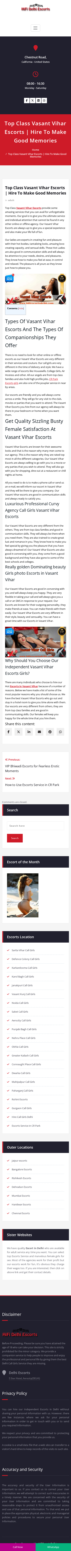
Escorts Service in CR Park (26, 1125)
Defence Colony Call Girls (26, 959)
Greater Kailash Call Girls (25, 1055)
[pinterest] (50, 732)
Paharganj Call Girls (22, 1090)
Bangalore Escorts (22, 1169)
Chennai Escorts (21, 1213)
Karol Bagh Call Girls (23, 976)
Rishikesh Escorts (21, 1178)
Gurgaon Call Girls (22, 1108)
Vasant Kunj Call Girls (23, 994)
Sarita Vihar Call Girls (23, 950)
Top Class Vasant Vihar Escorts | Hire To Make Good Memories (37, 155)
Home (35, 149)
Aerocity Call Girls (21, 1020)
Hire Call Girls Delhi (22, 1117)
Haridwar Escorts (21, 1204)
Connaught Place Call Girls (26, 1064)
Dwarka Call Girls (21, 1073)
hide (21, 308)
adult (11, 200)
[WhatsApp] (60, 732)
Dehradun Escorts (22, 1187)
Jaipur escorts (19, 1160)
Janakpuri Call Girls (22, 985)
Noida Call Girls (20, 1003)
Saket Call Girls (20, 1011)
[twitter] (19, 732)
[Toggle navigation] (35, 28)
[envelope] (39, 732)
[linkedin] (29, 732)
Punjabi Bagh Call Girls (24, 1029)
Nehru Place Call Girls (23, 1038)
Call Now (18, 1547)
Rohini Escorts (20, 1099)
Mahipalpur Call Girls (23, 1082)
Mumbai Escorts (21, 1195)
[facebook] (8, 732)
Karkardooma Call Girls (24, 967)
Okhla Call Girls (20, 1046)
